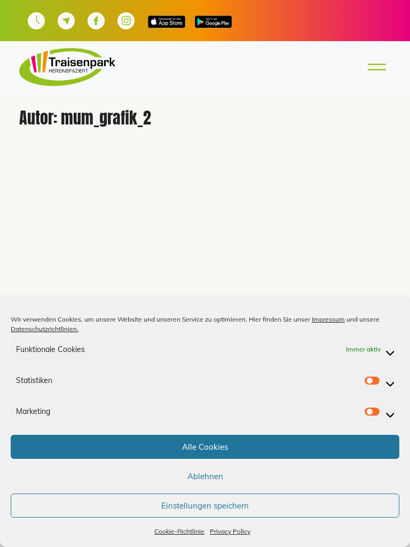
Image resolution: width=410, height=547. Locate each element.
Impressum (328, 319)
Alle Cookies (205, 447)
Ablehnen (205, 476)
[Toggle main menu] (374, 67)
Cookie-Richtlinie (179, 531)
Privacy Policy (230, 531)
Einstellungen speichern (205, 506)
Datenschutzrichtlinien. (44, 329)
